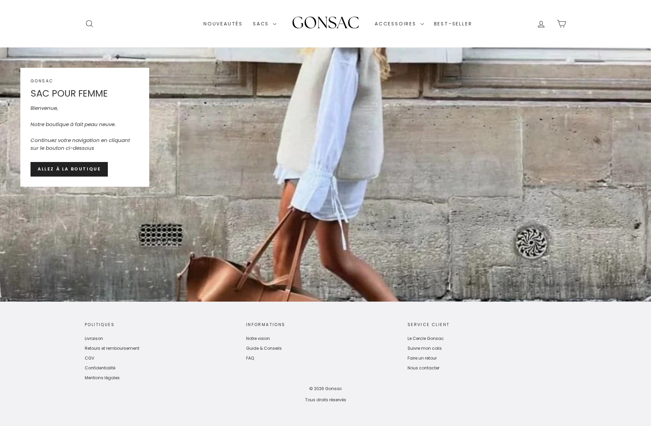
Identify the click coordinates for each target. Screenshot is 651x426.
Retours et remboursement (112, 348)
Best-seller (453, 23)
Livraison (94, 338)
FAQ (250, 358)
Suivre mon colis (425, 348)
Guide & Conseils (264, 348)
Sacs (262, 23)
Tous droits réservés (325, 400)
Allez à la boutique (69, 169)
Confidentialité (100, 368)
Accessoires (397, 23)
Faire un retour (422, 358)
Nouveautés (223, 23)
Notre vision (258, 338)
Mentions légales (102, 378)
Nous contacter (423, 368)
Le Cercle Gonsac (426, 338)
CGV (89, 358)
